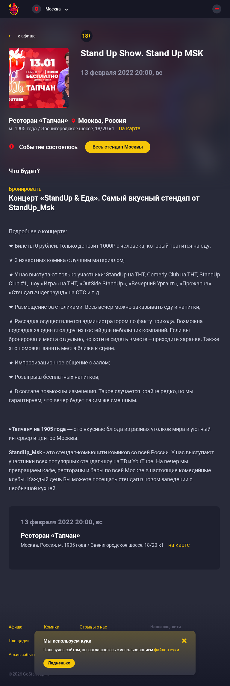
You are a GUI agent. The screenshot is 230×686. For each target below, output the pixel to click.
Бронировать (25, 189)
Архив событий (24, 654)
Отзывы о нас (93, 627)
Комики (51, 627)
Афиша (15, 627)
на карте (129, 128)
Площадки (19, 640)
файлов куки (166, 649)
